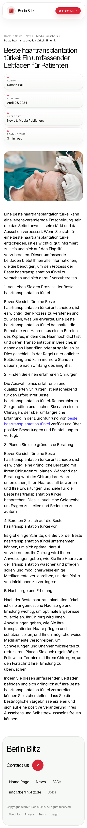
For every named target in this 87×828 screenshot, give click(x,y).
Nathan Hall (15, 85)
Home (8, 36)
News (18, 36)
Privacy (30, 814)
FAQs (56, 782)
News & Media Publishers (42, 36)
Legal (54, 814)
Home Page (19, 782)
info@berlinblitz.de (25, 792)
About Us (14, 814)
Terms (43, 814)
